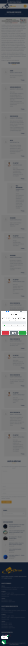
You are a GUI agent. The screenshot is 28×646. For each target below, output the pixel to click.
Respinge (5, 332)
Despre (20, 311)
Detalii (7, 311)
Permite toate (22, 332)
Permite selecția (14, 333)
